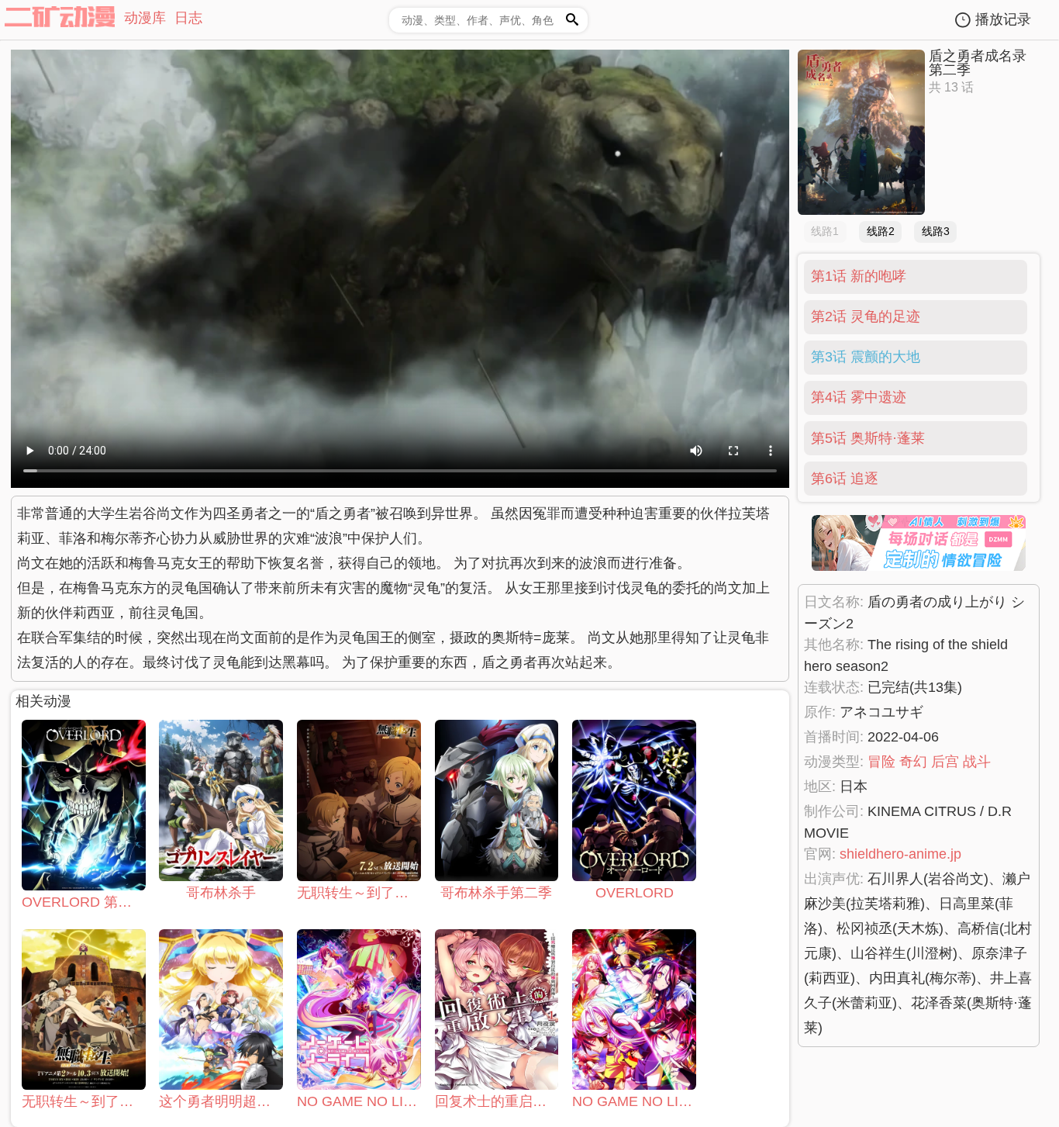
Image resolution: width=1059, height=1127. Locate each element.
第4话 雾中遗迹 (858, 397)
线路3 (936, 231)
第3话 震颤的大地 (865, 357)
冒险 (881, 761)
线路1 (825, 231)
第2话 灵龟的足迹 (865, 316)
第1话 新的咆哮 (858, 276)
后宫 (945, 761)
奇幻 (913, 761)
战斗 (977, 761)
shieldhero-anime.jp (900, 854)
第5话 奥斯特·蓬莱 (868, 438)
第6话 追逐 (844, 478)
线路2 (881, 231)
